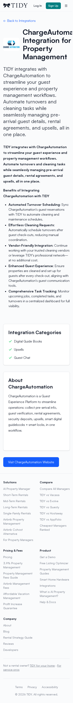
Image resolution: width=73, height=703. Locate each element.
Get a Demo (48, 557)
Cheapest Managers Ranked (53, 527)
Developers (10, 650)
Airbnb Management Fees (16, 585)
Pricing (7, 557)
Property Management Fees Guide (17, 575)
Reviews (8, 643)
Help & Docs (48, 602)
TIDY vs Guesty (49, 507)
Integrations (48, 585)
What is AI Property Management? (52, 594)
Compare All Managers (55, 488)
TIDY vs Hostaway (51, 513)
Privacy (32, 687)
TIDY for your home (42, 665)
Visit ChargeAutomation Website (31, 462)
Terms (19, 687)
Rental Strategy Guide (17, 637)
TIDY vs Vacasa (49, 495)
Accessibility (50, 687)
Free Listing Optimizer (54, 563)
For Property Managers (18, 540)
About (7, 625)
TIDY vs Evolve (49, 501)
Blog (6, 631)
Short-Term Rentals (15, 495)
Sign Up (53, 5)
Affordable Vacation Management (16, 596)
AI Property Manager (16, 488)
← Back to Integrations (19, 21)
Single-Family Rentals (17, 513)
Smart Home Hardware (54, 579)
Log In (38, 5)
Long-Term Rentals (15, 507)
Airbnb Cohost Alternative (13, 531)
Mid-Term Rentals (14, 501)
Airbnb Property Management (13, 521)
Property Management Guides (54, 571)
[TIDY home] (17, 5)
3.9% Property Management (13, 565)
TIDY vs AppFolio (50, 519)
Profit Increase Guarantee (12, 606)
